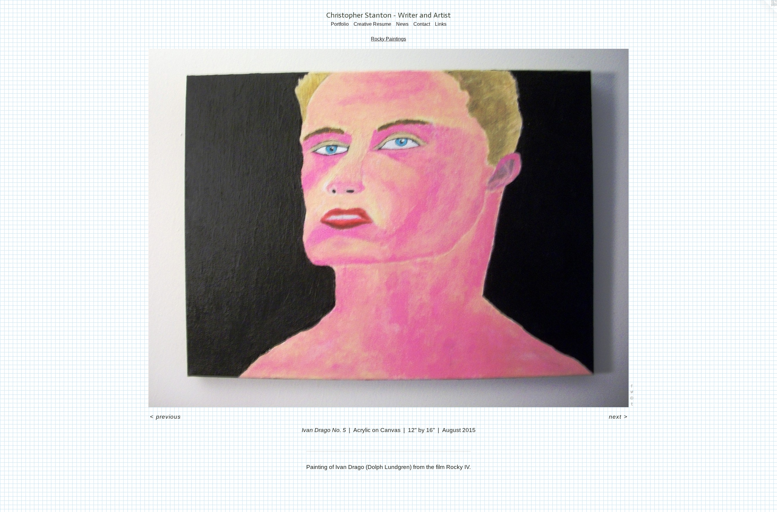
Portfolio (340, 24)
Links (440, 24)
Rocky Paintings (388, 39)
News (402, 24)
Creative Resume (372, 24)
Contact (421, 24)
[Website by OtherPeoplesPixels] (765, 12)
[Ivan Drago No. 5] (388, 228)
